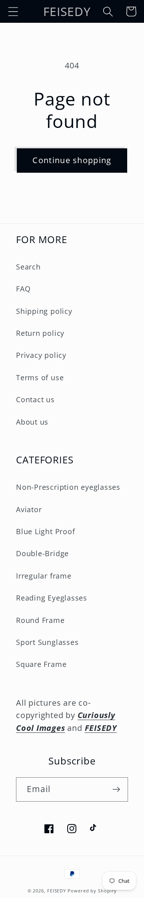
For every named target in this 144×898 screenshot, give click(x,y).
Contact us (35, 399)
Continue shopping (71, 160)
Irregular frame (44, 576)
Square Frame (41, 664)
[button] (13, 11)
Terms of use (40, 377)
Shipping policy (44, 311)
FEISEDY (56, 891)
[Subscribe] (116, 789)
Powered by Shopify (92, 891)
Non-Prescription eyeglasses (68, 487)
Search (28, 266)
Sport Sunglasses (47, 642)
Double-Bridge (42, 553)
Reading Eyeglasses (51, 598)
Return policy (40, 333)
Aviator (29, 509)
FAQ (23, 288)
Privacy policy (41, 355)
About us (32, 422)
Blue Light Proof (45, 531)
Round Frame (40, 620)
